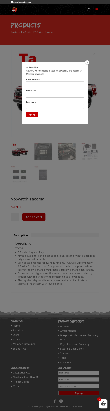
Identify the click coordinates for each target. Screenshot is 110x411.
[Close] (87, 62)
